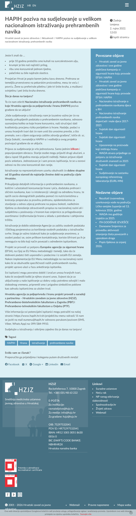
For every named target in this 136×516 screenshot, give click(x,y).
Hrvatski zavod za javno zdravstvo (22, 38)
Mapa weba (124, 505)
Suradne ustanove (106, 388)
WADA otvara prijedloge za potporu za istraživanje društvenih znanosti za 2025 (113, 157)
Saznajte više (85, 514)
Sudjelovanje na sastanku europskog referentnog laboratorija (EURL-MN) (112, 177)
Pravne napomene (98, 505)
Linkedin (53, 364)
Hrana (23, 343)
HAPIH (11, 343)
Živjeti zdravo (104, 408)
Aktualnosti (47, 38)
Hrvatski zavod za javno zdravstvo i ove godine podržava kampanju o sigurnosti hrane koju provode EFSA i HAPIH (113, 69)
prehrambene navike (61, 343)
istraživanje (38, 343)
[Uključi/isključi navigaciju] (127, 5)
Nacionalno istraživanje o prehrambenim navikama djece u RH (113, 105)
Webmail (74, 505)
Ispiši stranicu (121, 37)
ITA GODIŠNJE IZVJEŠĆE (114, 222)
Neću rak (101, 392)
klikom (75, 149)
